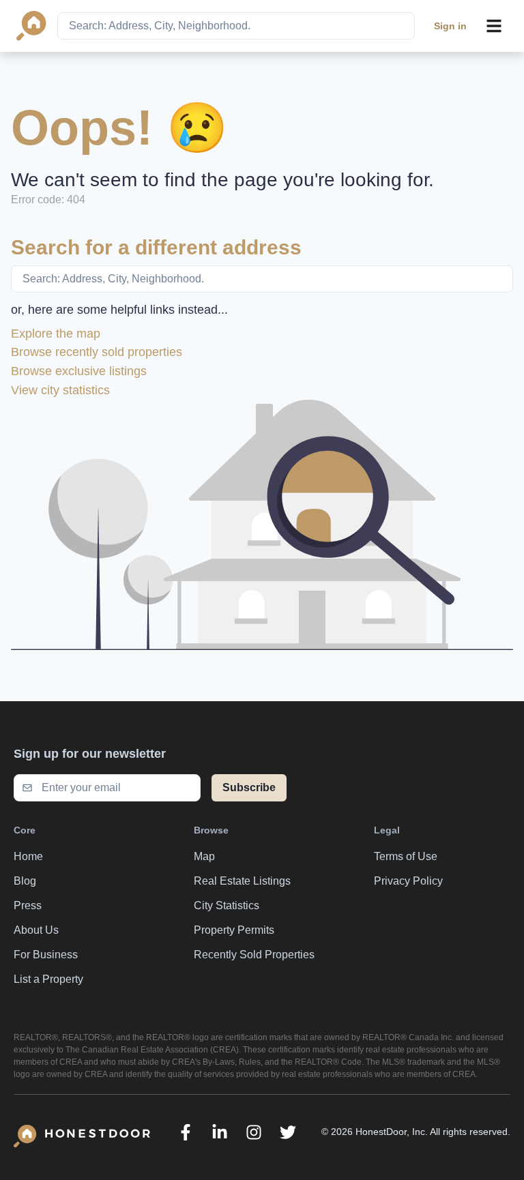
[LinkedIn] (219, 1132)
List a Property (48, 979)
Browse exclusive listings (79, 371)
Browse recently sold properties (96, 352)
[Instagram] (253, 1132)
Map (204, 856)
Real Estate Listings (242, 881)
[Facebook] (185, 1132)
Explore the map (55, 333)
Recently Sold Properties (254, 954)
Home (28, 856)
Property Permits (234, 930)
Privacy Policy (408, 881)
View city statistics (60, 390)
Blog (25, 881)
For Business (46, 954)
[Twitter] (288, 1132)
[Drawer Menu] (494, 26)
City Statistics (226, 905)
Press (28, 905)
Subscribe (249, 787)
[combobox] (236, 26)
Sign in (450, 25)
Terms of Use (405, 856)
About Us (36, 930)
